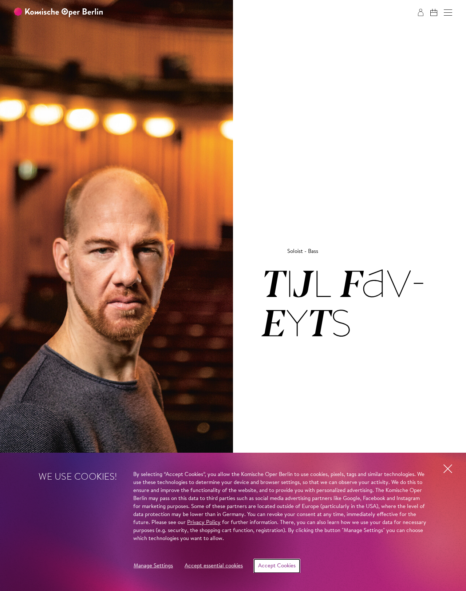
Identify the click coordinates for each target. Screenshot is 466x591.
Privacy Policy (204, 522)
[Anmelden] (420, 12)
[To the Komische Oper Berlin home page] (58, 12)
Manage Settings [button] (153, 566)
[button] (448, 12)
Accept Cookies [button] (277, 566)
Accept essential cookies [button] (214, 566)
